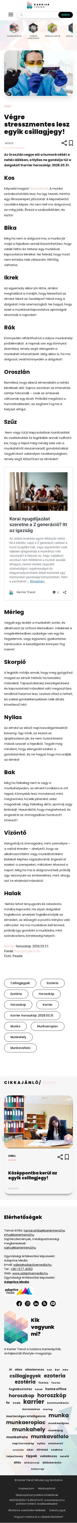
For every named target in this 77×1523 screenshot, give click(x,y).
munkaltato (17, 1437)
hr (8, 1403)
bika (65, 1369)
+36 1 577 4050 (21, 1269)
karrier (48, 1005)
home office (55, 1389)
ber (57, 1369)
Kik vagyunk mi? (42, 1327)
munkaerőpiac (58, 1423)
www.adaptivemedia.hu (30, 1273)
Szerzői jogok (57, 1510)
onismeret (55, 1443)
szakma (56, 1449)
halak (39, 1389)
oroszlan (18, 1449)
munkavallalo (20, 1048)
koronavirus (31, 1409)
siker (30, 1449)
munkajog (55, 1430)
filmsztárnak (38, 188)
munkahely (18, 1037)
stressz (42, 1450)
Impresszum (26, 1488)
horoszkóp (46, 994)
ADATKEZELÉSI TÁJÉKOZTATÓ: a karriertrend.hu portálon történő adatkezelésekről (37, 1501)
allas (18, 1370)
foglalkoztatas (20, 1389)
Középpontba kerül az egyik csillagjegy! (32, 1175)
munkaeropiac (47, 1026)
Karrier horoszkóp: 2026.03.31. (32, 1016)
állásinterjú (31, 1462)
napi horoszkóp (23, 1443)
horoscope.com (27, 951)
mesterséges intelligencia (26, 1416)
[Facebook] (19, 1303)
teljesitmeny (14, 1456)
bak (49, 1369)
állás (17, 1463)
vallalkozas (48, 1456)
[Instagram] (27, 1303)
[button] (69, 1138)
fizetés (55, 1382)
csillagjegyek (20, 983)
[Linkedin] (36, 1303)
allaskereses (34, 1370)
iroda (16, 1403)
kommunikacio (58, 1403)
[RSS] (44, 1303)
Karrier (9, 946)
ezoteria (52, 983)
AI (10, 1370)
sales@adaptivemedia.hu (32, 1265)
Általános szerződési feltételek (26, 1510)
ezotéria (16, 994)
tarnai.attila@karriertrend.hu (44, 1230)
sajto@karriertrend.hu (20, 1248)
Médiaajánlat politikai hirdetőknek (37, 1495)
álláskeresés (51, 1463)
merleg (48, 1409)
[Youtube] (53, 1303)
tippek (31, 1456)
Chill (8, 106)
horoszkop (18, 1005)
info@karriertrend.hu (19, 1235)
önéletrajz (37, 1469)
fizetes (43, 1382)
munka (15, 1026)
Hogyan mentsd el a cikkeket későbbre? (38, 1517)
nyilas (41, 1443)
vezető (64, 1456)
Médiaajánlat (46, 1488)
